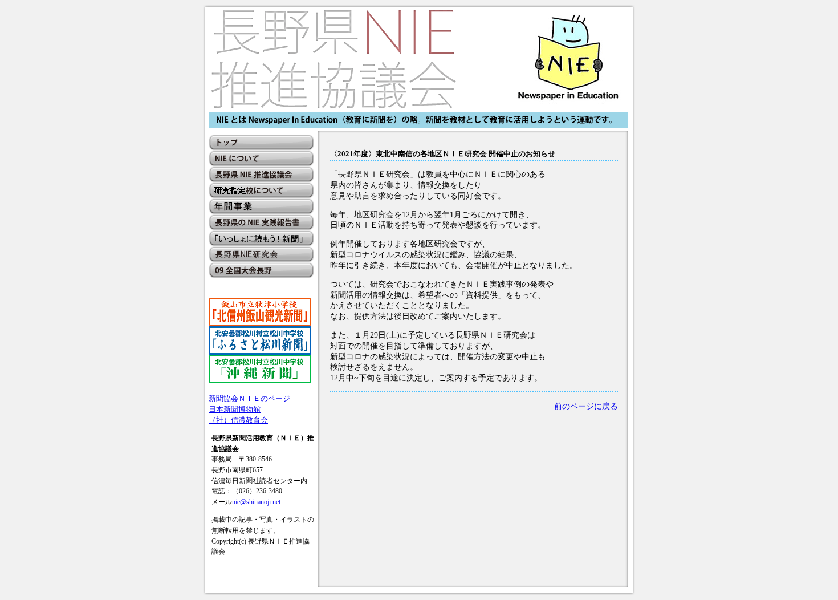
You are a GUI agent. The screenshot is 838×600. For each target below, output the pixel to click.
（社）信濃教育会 (238, 420)
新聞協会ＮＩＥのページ (249, 398)
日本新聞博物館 (235, 409)
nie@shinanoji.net (256, 502)
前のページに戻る (586, 406)
